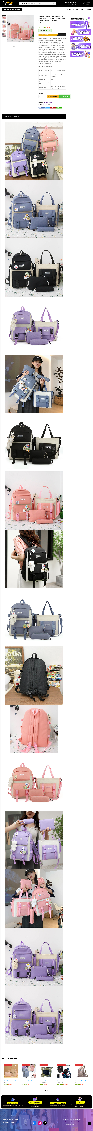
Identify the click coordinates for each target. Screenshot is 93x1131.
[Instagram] (40, 1123)
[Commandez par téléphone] (89, 1123)
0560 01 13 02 (68, 1119)
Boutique (75, 9)
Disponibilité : (43, 30)
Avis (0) (16, 116)
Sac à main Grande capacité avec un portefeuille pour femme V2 (46, 1080)
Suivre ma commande (8, 1122)
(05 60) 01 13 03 (70, 2)
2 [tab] (47, 1090)
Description (8, 116)
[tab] (8, 116)
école (46, 104)
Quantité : (41, 93)
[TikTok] (45, 1123)
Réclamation (5, 1125)
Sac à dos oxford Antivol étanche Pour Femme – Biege (82, 1080)
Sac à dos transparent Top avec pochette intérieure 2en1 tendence (11, 1080)
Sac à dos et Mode (48, 102)
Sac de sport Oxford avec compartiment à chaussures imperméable (29, 1080)
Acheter (65, 96)
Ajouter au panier (53, 96)
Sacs (49, 104)
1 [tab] (45, 1090)
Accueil (69, 9)
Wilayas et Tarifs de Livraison (10, 1119)
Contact (89, 9)
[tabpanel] (11, 1075)
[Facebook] (34, 1123)
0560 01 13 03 (77, 1119)
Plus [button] (82, 9)
